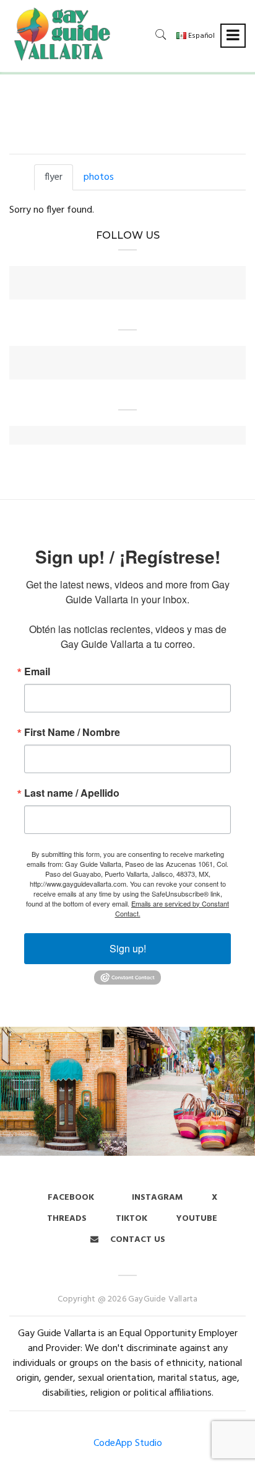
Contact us (136, 1240)
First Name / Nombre (72, 732)
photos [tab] (99, 177)
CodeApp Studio (127, 1443)
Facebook (71, 1197)
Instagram (156, 1197)
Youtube (196, 1219)
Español (200, 36)
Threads (67, 1219)
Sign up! (128, 948)
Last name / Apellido (71, 793)
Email (37, 671)
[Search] (161, 34)
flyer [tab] (54, 177)
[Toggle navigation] (233, 36)
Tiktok (131, 1219)
